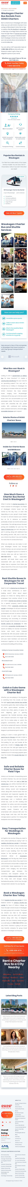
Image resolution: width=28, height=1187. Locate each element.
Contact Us (18, 1138)
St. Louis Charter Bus (20, 1160)
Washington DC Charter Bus (5, 1173)
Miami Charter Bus (19, 1173)
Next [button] (26, 357)
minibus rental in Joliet (15, 876)
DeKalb (17, 984)
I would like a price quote (14, 318)
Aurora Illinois (18, 974)
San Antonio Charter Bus (20, 1155)
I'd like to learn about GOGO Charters (15, 323)
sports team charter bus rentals (17, 702)
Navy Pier (4, 757)
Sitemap (17, 1136)
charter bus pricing (18, 504)
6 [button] (16, 469)
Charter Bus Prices (19, 1108)
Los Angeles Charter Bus (6, 1161)
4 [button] (16, 442)
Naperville (23, 29)
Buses (16, 1110)
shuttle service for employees (11, 624)
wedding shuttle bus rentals (9, 843)
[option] (14, 191)
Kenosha (20, 981)
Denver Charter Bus (20, 1169)
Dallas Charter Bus (5, 1168)
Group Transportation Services (20, 1104)
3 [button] (15, 442)
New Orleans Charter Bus (20, 1166)
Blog (16, 1134)
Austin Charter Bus (19, 1175)
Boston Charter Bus (6, 1156)
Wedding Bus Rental (20, 1132)
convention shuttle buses (16, 626)
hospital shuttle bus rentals (13, 900)
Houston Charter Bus (6, 1166)
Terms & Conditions (20, 1146)
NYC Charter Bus (5, 1154)
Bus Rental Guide (19, 1112)
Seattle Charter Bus (20, 1158)
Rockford (15, 29)
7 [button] (18, 469)
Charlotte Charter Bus (20, 1171)
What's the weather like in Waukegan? (14, 329)
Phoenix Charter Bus (20, 1177)
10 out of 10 (14, 118)
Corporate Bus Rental (20, 1127)
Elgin (14, 981)
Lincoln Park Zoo (19, 755)
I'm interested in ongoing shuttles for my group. (14, 334)
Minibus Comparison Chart (20, 1119)
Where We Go (18, 1106)
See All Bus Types (14, 213)
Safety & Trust (18, 1142)
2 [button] (13, 442)
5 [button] (15, 469)
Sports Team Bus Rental (19, 1129)
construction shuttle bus (8, 381)
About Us (17, 1140)
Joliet (22, 977)
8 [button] (19, 469)
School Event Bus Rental (19, 1122)
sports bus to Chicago (8, 737)
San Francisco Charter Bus (20, 1163)
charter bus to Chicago (17, 588)
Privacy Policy (18, 1144)
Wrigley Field (19, 745)
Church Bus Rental (19, 1125)
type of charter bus (7, 529)
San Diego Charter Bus (6, 1175)
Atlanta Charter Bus (6, 1170)
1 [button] (11, 442)
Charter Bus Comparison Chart (20, 1115)
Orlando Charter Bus (6, 1164)
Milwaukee (7, 974)
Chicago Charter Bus (6, 1158)
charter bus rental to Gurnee (18, 601)
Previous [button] (2, 357)
